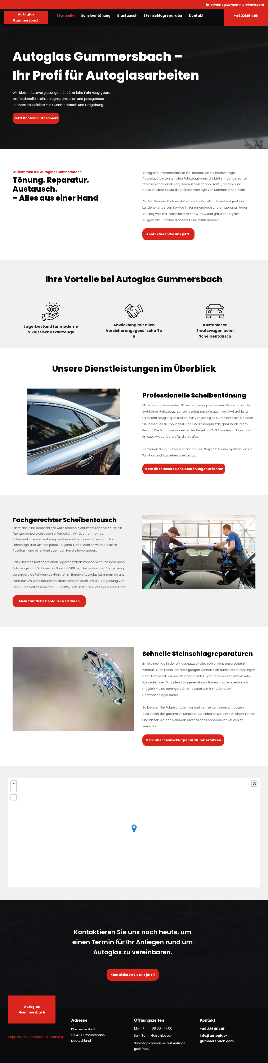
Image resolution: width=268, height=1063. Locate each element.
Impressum (17, 1037)
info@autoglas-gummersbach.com (235, 5)
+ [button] (13, 783)
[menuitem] (65, 15)
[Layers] (254, 783)
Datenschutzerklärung (45, 1037)
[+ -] (134, 832)
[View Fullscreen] (13, 797)
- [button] (13, 789)
